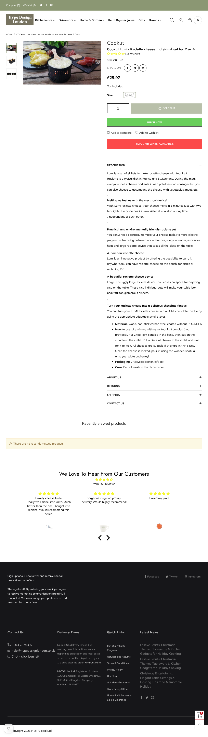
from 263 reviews (104, 484)
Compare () (13, 5)
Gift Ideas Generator (118, 682)
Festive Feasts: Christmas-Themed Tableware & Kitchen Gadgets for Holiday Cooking (160, 649)
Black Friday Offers (117, 688)
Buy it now (154, 122)
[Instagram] (51, 5)
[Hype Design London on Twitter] (147, 697)
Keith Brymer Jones (121, 20)
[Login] (181, 20)
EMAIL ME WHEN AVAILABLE (154, 143)
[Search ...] (171, 20)
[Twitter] (41, 5)
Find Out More (93, 662)
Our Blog (112, 675)
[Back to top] (199, 724)
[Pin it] (142, 68)
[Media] (94, 48)
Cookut (115, 43)
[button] (26, 62)
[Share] (127, 68)
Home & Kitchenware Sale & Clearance (119, 697)
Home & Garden (91, 20)
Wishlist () (29, 5)
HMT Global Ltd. (66, 671)
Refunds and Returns (119, 656)
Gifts (142, 20)
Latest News (149, 632)
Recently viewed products (104, 423)
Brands (154, 20)
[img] (104, 479)
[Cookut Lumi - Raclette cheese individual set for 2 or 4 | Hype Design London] (62, 63)
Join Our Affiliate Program (116, 648)
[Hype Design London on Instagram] (152, 697)
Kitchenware (44, 20)
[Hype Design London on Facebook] (141, 697)
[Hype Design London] (20, 19)
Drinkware (66, 20)
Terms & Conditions (118, 663)
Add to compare (121, 133)
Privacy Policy (114, 669)
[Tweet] (135, 68)
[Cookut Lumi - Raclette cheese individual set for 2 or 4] (11, 73)
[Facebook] (46, 5)
